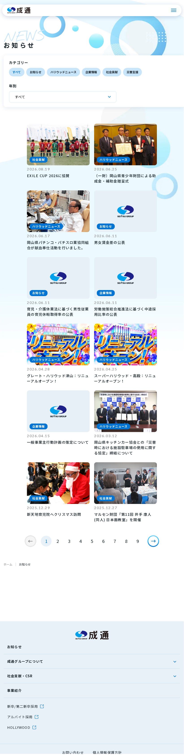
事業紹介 (14, 690)
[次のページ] (153, 541)
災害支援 (132, 72)
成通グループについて (25, 661)
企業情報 (91, 72)
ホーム (8, 564)
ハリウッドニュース (63, 72)
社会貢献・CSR (20, 675)
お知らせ (35, 72)
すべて (17, 72)
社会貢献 (112, 72)
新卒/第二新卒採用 (22, 706)
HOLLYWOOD (18, 727)
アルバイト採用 (19, 716)
